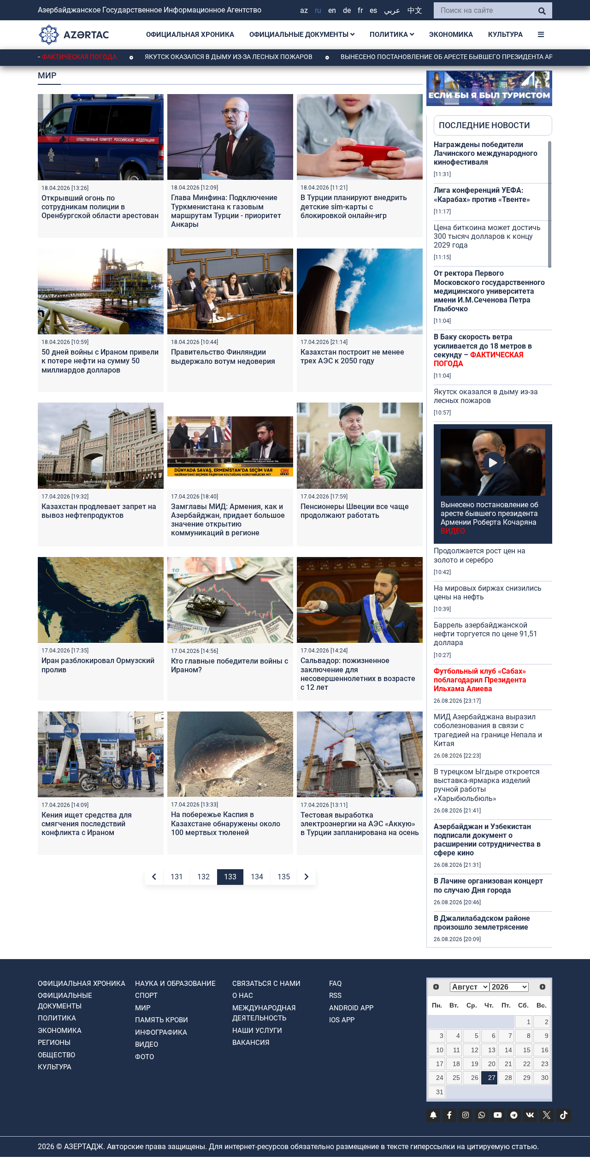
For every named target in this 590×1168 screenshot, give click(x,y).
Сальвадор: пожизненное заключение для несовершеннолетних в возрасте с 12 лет (358, 674)
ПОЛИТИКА (390, 34)
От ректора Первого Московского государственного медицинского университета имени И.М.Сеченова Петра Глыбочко (489, 291)
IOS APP (341, 1020)
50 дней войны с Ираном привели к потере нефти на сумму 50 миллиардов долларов (100, 361)
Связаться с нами (266, 983)
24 (439, 1077)
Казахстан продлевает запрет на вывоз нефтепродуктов (98, 511)
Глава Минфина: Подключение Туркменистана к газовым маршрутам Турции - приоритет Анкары (226, 211)
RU (318, 10)
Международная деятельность (264, 1013)
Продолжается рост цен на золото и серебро (479, 555)
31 (439, 1092)
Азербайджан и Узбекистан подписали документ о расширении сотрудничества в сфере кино (487, 840)
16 (545, 1050)
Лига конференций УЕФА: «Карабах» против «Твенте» (482, 194)
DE (347, 10)
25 (456, 1077)
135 (283, 876)
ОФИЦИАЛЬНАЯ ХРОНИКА (190, 34)
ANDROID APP (351, 1008)
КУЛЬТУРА (505, 34)
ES (373, 10)
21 (508, 1063)
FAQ (335, 983)
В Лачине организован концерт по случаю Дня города (488, 885)
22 (527, 1063)
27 (492, 1077)
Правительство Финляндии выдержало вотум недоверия (223, 356)
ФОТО (144, 1057)
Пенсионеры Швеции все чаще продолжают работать (355, 511)
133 (230, 876)
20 (492, 1063)
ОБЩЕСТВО (56, 1055)
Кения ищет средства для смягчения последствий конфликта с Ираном (86, 824)
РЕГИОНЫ (54, 1042)
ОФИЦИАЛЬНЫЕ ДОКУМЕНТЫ (299, 34)
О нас (242, 995)
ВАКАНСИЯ (251, 1042)
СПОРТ (146, 995)
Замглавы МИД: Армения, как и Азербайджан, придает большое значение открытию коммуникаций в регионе (228, 520)
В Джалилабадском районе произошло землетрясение (482, 922)
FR (360, 10)
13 (492, 1050)
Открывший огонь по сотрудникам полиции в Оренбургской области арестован (100, 207)
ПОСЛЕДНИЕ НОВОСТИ (484, 125)
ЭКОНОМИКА (451, 34)
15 (527, 1050)
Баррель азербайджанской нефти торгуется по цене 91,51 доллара (485, 634)
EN (332, 10)
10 (439, 1050)
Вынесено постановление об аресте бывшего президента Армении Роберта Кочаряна (489, 518)
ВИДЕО (146, 1044)
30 (545, 1077)
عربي (392, 10)
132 (203, 876)
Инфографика (161, 1032)
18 (456, 1063)
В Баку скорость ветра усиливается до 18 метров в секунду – (483, 350)
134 (257, 876)
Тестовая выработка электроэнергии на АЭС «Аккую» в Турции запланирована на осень (360, 824)
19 (474, 1063)
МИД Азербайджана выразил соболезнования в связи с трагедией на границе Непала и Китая (488, 730)
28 (508, 1077)
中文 (414, 10)
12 (474, 1050)
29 (527, 1077)
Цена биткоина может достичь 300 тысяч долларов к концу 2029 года (487, 236)
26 (474, 1077)
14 (508, 1050)
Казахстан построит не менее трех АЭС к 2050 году (352, 356)
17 (439, 1063)
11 (456, 1050)
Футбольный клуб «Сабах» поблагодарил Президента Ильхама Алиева (480, 680)
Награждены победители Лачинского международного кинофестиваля (485, 153)
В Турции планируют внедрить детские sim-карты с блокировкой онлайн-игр (354, 206)
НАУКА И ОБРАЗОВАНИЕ (175, 983)
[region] (493, 543)
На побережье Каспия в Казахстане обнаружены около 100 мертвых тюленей (225, 823)
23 (545, 1063)
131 (177, 876)
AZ (304, 10)
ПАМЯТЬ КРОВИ (161, 1020)
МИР (142, 1008)
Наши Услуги (257, 1030)
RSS (335, 995)
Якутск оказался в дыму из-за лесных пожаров (186, 56)
